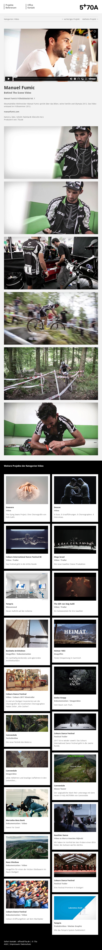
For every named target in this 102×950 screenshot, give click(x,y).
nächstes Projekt (89, 19)
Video (41, 466)
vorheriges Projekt (72, 19)
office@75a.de (24, 941)
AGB (6, 944)
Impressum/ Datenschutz (20, 944)
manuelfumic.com (11, 112)
